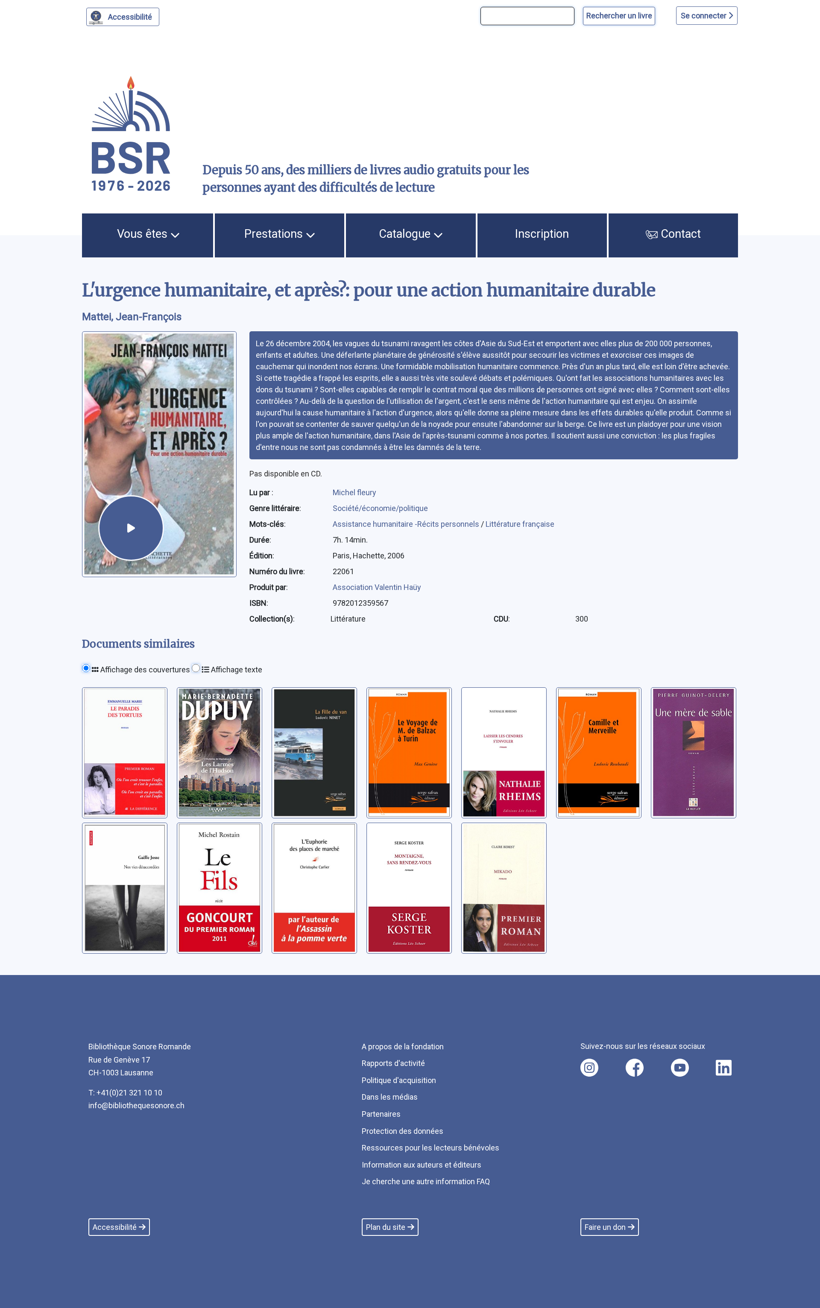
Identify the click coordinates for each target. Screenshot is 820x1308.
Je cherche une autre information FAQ (426, 1181)
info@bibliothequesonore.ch (136, 1105)
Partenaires (381, 1113)
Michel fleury (354, 492)
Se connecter (704, 15)
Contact (679, 234)
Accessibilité (130, 16)
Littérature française (520, 524)
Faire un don (605, 1227)
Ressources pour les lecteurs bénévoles (430, 1147)
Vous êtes (143, 234)
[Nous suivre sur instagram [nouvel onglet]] (589, 1068)
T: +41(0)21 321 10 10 (125, 1092)
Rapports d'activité (393, 1063)
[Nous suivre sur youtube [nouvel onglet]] (680, 1068)
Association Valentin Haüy (377, 587)
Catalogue (406, 234)
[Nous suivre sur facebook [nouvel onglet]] (635, 1068)
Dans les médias (390, 1096)
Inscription (542, 234)
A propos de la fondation (403, 1046)
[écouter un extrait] (131, 528)
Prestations (275, 234)
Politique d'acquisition (399, 1080)
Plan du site (385, 1227)
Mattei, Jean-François (132, 317)
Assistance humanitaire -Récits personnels (407, 524)
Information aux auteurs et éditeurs (421, 1164)
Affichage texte (235, 669)
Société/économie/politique (380, 508)
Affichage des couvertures (144, 669)
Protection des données (402, 1131)
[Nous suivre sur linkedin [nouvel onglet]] (724, 1068)
